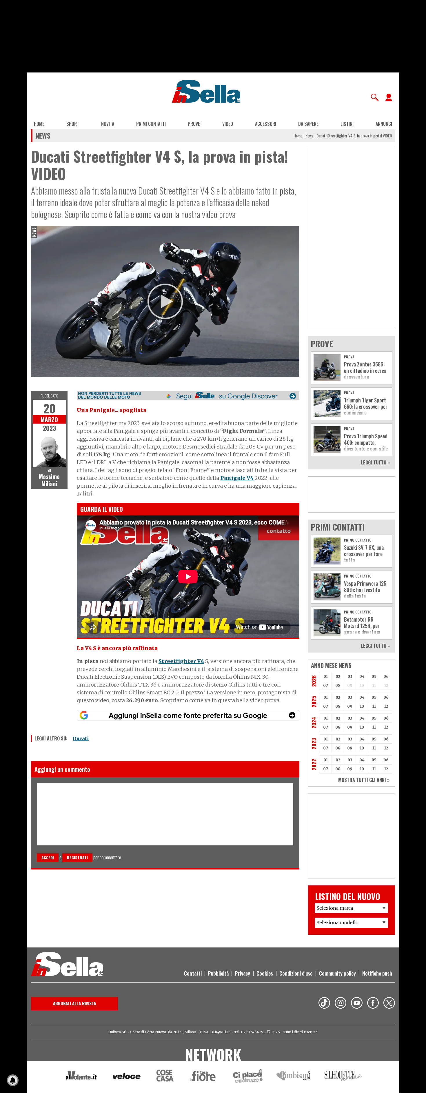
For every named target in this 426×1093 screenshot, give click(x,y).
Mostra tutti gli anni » (363, 779)
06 (386, 676)
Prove (194, 123)
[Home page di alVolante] (81, 1076)
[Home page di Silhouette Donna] (344, 1077)
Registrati (77, 857)
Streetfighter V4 (181, 661)
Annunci (384, 123)
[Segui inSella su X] (389, 1003)
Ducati (81, 738)
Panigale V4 (237, 478)
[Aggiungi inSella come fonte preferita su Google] (188, 715)
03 (349, 676)
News (309, 135)
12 (386, 706)
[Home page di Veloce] (127, 1077)
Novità (107, 123)
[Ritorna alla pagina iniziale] (67, 965)
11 (374, 706)
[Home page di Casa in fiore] (203, 1077)
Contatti (193, 973)
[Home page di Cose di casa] (164, 1077)
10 (362, 706)
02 (338, 676)
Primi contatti (151, 123)
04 (362, 676)
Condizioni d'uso (296, 973)
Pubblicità (218, 973)
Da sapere (308, 123)
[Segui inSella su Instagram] (340, 1003)
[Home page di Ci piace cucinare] (248, 1077)
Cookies (264, 973)
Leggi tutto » (375, 462)
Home (39, 123)
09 (349, 706)
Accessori (265, 123)
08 (338, 685)
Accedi (47, 857)
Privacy (242, 973)
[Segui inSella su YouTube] (357, 1003)
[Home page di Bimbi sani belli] (293, 1077)
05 (374, 676)
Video (227, 123)
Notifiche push (377, 973)
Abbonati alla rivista (74, 1003)
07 (325, 685)
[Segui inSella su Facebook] (373, 1003)
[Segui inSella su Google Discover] (188, 395)
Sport (72, 123)
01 (325, 676)
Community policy (337, 973)
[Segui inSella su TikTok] (324, 1003)
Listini (347, 123)
